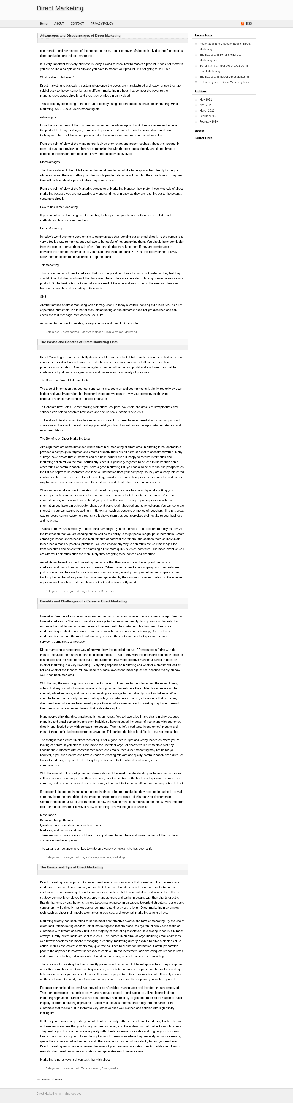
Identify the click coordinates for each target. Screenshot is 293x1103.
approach (94, 1068)
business (94, 591)
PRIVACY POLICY (102, 23)
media (114, 1068)
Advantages (95, 332)
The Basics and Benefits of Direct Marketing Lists (79, 342)
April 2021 (206, 105)
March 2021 (207, 110)
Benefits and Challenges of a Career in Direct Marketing (83, 601)
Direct (104, 591)
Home (44, 23)
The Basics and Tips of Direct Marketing (71, 867)
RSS (249, 23)
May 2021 (206, 99)
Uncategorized (70, 332)
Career (92, 857)
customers (104, 857)
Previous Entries (52, 1079)
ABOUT (59, 23)
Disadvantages (113, 332)
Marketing (131, 332)
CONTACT (77, 23)
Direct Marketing (60, 8)
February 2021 (209, 116)
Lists (112, 591)
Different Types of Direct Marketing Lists (224, 82)
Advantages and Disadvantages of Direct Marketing (80, 35)
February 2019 (209, 121)
